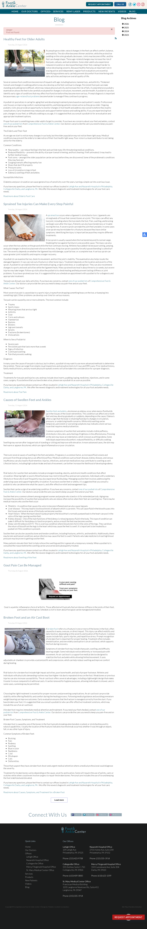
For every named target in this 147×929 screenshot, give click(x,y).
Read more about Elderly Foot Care (19, 196)
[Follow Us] (134, 5)
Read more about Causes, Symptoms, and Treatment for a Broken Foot (34, 792)
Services (58, 11)
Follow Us (89, 815)
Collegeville (9, 189)
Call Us (120, 4)
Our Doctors (29, 11)
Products (89, 11)
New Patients (106, 11)
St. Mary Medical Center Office (40, 870)
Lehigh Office (32, 856)
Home (14, 11)
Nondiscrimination (135, 907)
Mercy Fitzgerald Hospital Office (41, 867)
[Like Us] (130, 5)
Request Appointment (99, 4)
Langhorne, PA (31, 189)
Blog (132, 11)
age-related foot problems (28, 96)
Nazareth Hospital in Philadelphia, (97, 186)
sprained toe (53, 215)
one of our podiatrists (13, 123)
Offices (45, 11)
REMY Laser (73, 11)
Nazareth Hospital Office (37, 860)
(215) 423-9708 (76, 858)
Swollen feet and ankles (56, 411)
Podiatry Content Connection (58, 907)
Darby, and (19, 189)
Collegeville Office (34, 863)
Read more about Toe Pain (15, 392)
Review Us (116, 815)
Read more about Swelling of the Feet (20, 557)
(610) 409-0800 (76, 875)
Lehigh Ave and (75, 186)
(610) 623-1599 (104, 875)
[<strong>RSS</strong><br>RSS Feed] (116, 38)
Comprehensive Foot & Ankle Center (43, 123)
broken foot (53, 628)
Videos (122, 11)
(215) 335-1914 (103, 858)
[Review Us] (143, 5)
